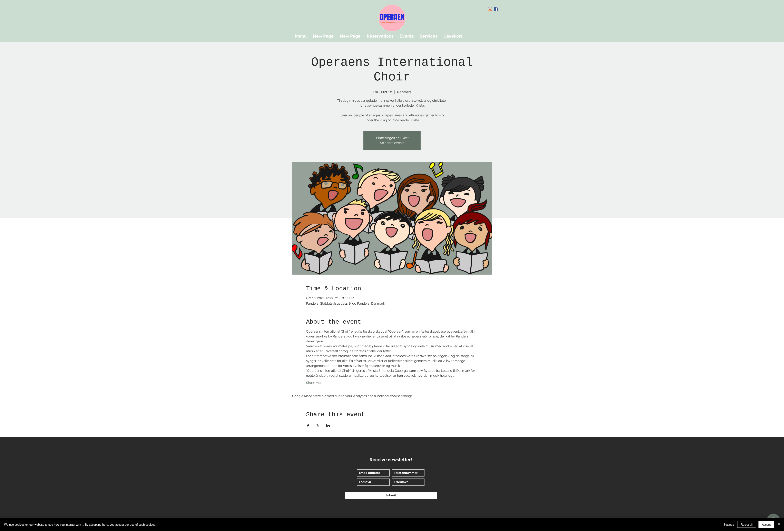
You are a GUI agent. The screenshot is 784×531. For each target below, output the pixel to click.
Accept (766, 524)
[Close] (779, 524)
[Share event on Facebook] (308, 425)
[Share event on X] (318, 425)
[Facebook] (496, 9)
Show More (314, 383)
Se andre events (392, 143)
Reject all (747, 524)
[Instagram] (490, 9)
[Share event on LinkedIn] (328, 425)
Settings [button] (729, 524)
